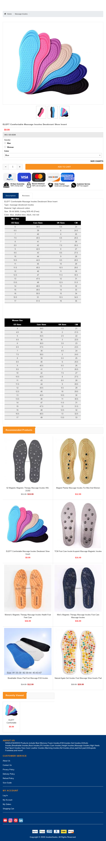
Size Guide (7, 783)
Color (6, 151)
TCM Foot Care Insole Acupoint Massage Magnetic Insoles (78, 551)
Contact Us (7, 765)
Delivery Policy (9, 774)
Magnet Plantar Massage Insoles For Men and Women (78, 488)
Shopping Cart (8, 809)
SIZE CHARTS (96, 161)
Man (9, 143)
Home (9, 14)
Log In (5, 795)
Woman (10, 147)
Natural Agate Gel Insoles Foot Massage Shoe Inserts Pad (78, 678)
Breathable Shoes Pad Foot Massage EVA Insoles (28, 678)
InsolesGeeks (52, 837)
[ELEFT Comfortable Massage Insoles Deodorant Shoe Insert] (40, 112)
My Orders (7, 804)
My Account (7, 800)
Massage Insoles (21, 14)
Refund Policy (8, 778)
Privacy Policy (8, 770)
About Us (6, 761)
